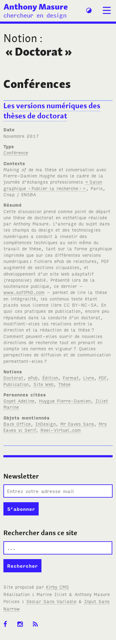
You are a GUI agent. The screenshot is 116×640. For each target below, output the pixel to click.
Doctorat (13, 377)
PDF (102, 377)
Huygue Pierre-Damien (65, 400)
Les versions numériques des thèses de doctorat (51, 111)
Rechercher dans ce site (40, 532)
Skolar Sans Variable (51, 601)
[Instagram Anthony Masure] (22, 624)
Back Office (17, 424)
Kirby (57, 587)
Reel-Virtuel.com (61, 430)
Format (71, 377)
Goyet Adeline (18, 400)
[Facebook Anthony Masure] (7, 624)
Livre (88, 377)
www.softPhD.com (24, 292)
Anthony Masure (36, 6)
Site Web (43, 384)
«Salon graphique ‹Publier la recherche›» (52, 185)
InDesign (45, 424)
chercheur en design (35, 15)
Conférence (15, 152)
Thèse (64, 384)
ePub (33, 377)
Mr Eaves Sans (77, 424)
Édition (50, 377)
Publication (16, 384)
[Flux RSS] (37, 624)
